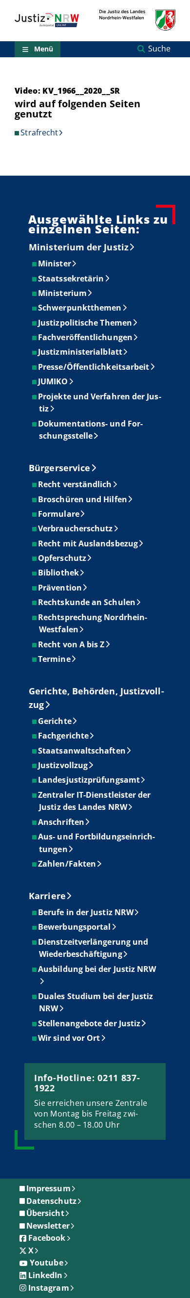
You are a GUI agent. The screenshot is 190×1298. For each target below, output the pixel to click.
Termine (55, 659)
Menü (43, 48)
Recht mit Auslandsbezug (88, 543)
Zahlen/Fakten (67, 863)
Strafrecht (39, 132)
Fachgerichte (64, 735)
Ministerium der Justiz (79, 247)
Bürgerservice (59, 468)
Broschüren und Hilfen (83, 499)
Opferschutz (62, 558)
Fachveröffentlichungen (86, 337)
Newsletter (48, 1225)
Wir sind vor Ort (69, 1038)
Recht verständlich (75, 484)
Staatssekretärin (71, 278)
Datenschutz (51, 1201)
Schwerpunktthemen (80, 307)
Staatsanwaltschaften (82, 750)
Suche (159, 48)
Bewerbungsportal (75, 926)
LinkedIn (45, 1275)
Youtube (46, 1262)
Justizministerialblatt (80, 351)
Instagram (48, 1287)
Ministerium (63, 293)
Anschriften (61, 822)
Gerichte (55, 721)
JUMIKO (53, 381)
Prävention (60, 587)
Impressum (48, 1188)
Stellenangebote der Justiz (89, 1023)
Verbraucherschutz (76, 528)
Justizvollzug (63, 765)
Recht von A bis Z (71, 644)
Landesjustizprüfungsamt (89, 779)
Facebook (47, 1237)
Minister (55, 263)
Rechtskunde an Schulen (87, 602)
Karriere (47, 896)
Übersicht (45, 1213)
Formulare (59, 514)
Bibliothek (59, 572)
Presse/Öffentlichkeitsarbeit (94, 366)
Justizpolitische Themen (85, 322)
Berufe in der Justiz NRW (86, 912)
